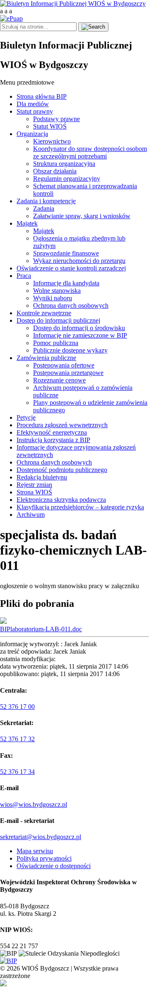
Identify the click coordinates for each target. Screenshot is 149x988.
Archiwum (31, 514)
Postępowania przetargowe (68, 372)
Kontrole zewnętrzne (44, 312)
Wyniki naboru (52, 298)
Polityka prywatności (44, 858)
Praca (24, 275)
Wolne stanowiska (57, 290)
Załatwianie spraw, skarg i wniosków (81, 215)
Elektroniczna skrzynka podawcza (61, 499)
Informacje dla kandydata (66, 283)
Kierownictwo (52, 141)
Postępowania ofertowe (63, 365)
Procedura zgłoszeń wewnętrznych (62, 424)
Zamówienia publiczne (46, 357)
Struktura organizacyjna (64, 163)
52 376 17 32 (17, 738)
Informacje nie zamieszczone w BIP (80, 335)
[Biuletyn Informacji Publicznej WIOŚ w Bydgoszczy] (73, 3)
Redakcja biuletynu (42, 477)
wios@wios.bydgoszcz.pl (33, 804)
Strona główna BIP (42, 96)
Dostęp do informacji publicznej (58, 320)
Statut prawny (35, 111)
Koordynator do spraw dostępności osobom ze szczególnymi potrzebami (90, 152)
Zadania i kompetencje (46, 200)
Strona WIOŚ (34, 492)
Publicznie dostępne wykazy (70, 350)
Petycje (26, 417)
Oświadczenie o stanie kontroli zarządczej (71, 268)
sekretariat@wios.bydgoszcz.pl (40, 836)
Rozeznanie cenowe (59, 380)
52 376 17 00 (17, 706)
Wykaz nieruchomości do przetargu (79, 260)
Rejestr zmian (34, 484)
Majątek (27, 223)
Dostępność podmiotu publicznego (62, 469)
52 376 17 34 (17, 771)
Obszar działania (55, 171)
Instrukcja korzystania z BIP (53, 439)
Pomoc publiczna (55, 342)
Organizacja (32, 133)
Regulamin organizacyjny (66, 178)
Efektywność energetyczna (52, 432)
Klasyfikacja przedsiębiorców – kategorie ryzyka (80, 507)
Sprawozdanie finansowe (66, 253)
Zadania (43, 208)
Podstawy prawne (56, 118)
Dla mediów (33, 103)
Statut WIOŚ (50, 126)
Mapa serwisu (35, 850)
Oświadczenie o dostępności (54, 865)
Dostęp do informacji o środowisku (79, 327)
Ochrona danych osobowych (70, 305)
